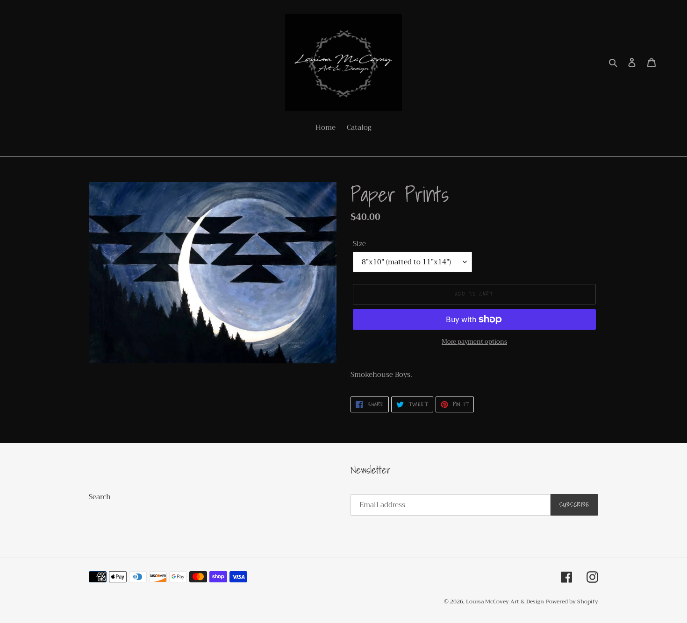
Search (100, 497)
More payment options (474, 342)
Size (359, 244)
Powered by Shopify (572, 601)
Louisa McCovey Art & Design (505, 601)
